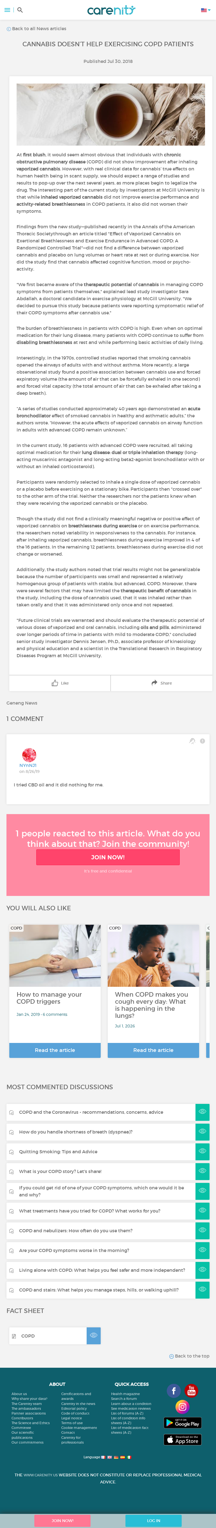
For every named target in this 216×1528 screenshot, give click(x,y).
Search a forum (124, 1399)
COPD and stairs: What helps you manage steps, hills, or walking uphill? (99, 1290)
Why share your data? (29, 1399)
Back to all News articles (38, 28)
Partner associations (29, 1413)
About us (19, 1394)
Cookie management (79, 1428)
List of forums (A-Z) (127, 1413)
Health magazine (125, 1394)
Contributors (22, 1418)
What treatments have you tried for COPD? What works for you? (89, 1211)
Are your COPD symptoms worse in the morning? (74, 1250)
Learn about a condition (131, 1404)
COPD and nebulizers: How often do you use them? (75, 1230)
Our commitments (28, 1442)
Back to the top (192, 1356)
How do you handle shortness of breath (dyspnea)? (75, 1132)
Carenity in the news (78, 1404)
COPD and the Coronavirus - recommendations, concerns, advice (91, 1112)
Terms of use (72, 1423)
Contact (68, 1432)
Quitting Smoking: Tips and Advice (58, 1151)
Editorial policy (74, 1408)
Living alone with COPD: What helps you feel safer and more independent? (102, 1270)
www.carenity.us (41, 1475)
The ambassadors (26, 1408)
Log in (153, 1520)
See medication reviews (131, 1408)
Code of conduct (75, 1413)
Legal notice (71, 1418)
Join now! (108, 857)
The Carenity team (27, 1404)
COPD (28, 1336)
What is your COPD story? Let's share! (60, 1171)
